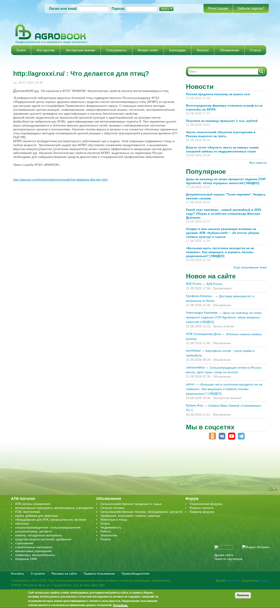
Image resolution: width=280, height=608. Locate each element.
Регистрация (218, 8)
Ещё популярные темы (250, 267)
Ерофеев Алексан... (200, 296)
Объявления (229, 50)
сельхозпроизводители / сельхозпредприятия (47, 527)
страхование (24, 543)
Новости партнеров (228, 559)
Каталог (203, 50)
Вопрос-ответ (148, 50)
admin (190, 384)
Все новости (258, 162)
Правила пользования (99, 573)
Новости (200, 86)
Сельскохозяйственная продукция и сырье (131, 504)
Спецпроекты (116, 50)
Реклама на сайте (64, 573)
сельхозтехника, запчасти (33, 531)
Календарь (177, 50)
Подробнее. (120, 605)
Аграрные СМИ (26, 559)
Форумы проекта (201, 508)
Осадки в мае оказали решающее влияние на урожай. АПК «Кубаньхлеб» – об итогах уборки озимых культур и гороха (222, 232)
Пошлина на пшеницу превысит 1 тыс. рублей (223, 121)
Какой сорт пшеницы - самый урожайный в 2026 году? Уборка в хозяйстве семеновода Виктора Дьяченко (223, 213)
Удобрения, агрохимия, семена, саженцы (130, 515)
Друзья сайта (223, 555)
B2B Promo (194, 283)
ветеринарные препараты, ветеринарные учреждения (54, 508)
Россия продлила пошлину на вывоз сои (218, 94)
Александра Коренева (202, 312)
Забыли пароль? (250, 8)
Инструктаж (45, 50)
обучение (22, 523)
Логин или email (63, 8)
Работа (105, 531)
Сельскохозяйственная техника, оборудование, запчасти (141, 511)
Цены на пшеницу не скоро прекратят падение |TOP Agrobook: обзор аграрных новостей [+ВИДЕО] (224, 317)
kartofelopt (193, 350)
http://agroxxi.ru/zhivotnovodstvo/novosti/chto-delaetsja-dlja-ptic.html (60, 179)
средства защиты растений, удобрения (43, 539)
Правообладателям (135, 573)
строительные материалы (33, 547)
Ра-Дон (264, 580)
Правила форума (201, 511)
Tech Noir (233, 580)
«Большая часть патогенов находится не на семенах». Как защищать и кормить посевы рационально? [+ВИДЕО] (220, 252)
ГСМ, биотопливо (27, 511)
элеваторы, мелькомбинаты (35, 555)
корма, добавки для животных (36, 515)
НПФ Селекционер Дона (203, 334)
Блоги (21, 50)
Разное (105, 539)
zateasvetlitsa (195, 367)
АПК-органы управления (32, 504)
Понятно (243, 595)
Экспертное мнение (80, 50)
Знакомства (108, 535)
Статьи (255, 50)
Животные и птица (113, 519)
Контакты (17, 573)
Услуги (105, 523)
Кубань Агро (194, 405)
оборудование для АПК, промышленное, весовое (50, 519)
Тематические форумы (205, 504)
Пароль (118, 8)
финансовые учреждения (33, 551)
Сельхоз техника (112, 508)
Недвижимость (110, 527)
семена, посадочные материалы (38, 535)
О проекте (37, 573)
